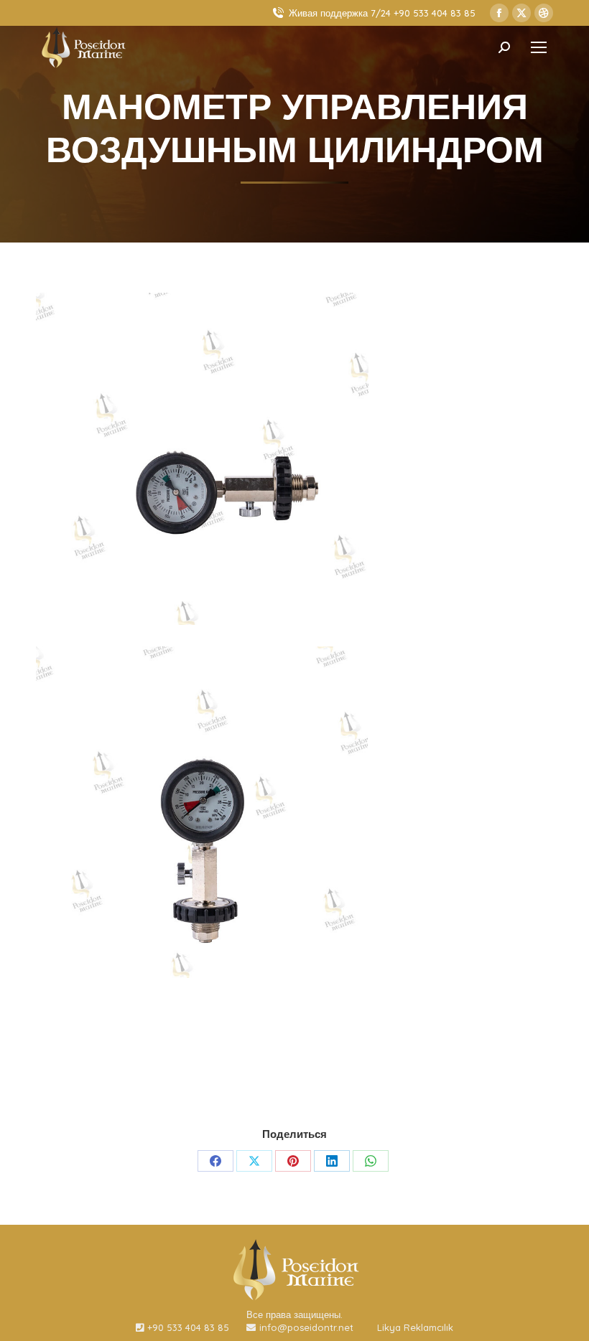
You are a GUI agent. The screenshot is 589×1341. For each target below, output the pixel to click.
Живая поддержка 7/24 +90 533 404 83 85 (382, 13)
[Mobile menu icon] (538, 47)
